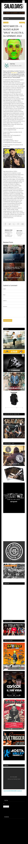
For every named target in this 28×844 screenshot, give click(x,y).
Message (5, 306)
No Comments (22, 22)
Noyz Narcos (14, 72)
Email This (22, 224)
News (7, 22)
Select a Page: (23, 1)
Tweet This (10, 224)
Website (4, 300)
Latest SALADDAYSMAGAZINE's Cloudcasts (13, 790)
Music (4, 22)
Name (4, 288)
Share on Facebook (5, 224)
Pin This (18, 224)
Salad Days (12, 63)
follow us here (6, 806)
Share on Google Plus (14, 224)
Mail (4, 294)
